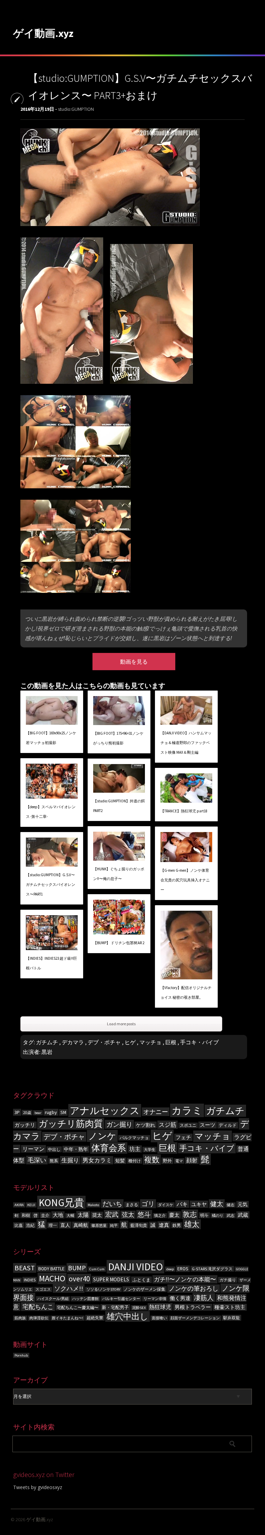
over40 (79, 1278)
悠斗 (144, 1214)
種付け (134, 1160)
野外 (167, 1161)
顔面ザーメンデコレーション (195, 1318)
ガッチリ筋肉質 (71, 1123)
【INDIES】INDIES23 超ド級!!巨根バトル (51, 963)
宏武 (111, 1214)
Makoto (93, 1205)
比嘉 (18, 1225)
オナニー (155, 1112)
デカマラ (73, 1042)
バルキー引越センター (121, 1299)
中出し (54, 1149)
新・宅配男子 (115, 1307)
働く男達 (180, 1298)
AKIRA (19, 1205)
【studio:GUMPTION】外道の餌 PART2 (119, 806)
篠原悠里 (99, 1225)
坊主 (134, 1149)
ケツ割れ (145, 1125)
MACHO (52, 1278)
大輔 (70, 1215)
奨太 (97, 1215)
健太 (216, 1204)
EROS (182, 1269)
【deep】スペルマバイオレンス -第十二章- (51, 811)
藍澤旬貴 (138, 1225)
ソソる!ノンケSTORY (103, 1289)
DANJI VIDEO (135, 1266)
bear (38, 1113)
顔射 (191, 1160)
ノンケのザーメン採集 (144, 1289)
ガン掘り (119, 1124)
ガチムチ (47, 1042)
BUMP (77, 1267)
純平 (114, 1225)
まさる (132, 1204)
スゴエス (43, 1289)
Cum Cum (97, 1269)
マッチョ (150, 1042)
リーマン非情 (155, 1299)
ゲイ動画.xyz (43, 33)
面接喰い (159, 1318)
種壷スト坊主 (229, 1307)
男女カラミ (97, 1160)
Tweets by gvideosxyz (37, 1487)
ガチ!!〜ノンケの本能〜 (185, 1279)
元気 (242, 1204)
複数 (151, 1159)
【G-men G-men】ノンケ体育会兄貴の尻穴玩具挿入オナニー (185, 880)
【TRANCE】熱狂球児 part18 (183, 811)
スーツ (207, 1125)
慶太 (174, 1215)
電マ (179, 1160)
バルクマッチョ (134, 1137)
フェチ (183, 1137)
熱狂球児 (160, 1306)
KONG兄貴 (61, 1202)
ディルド (228, 1125)
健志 (230, 1205)
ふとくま (141, 1280)
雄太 (191, 1224)
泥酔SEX (139, 1308)
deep (170, 1269)
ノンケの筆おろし (193, 1288)
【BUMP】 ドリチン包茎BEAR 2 (118, 942)
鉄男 (177, 1225)
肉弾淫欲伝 (38, 1318)
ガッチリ (24, 1125)
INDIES (30, 1279)
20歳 (27, 1112)
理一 (53, 1225)
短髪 (120, 1161)
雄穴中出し (127, 1316)
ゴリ (148, 1204)
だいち (112, 1204)
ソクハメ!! (68, 1288)
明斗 (204, 1215)
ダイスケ (165, 1205)
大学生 (149, 1149)
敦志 (190, 1214)
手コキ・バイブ (199, 1042)
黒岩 (46, 1051)
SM (63, 1112)
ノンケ (102, 1136)
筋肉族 (20, 1318)
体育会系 (108, 1148)
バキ (182, 1204)
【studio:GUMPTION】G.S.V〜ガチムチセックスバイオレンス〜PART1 (50, 884)
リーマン (33, 1148)
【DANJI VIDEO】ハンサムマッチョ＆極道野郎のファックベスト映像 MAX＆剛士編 (186, 743)
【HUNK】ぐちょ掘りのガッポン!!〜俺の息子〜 (118, 874)
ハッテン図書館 (85, 1299)
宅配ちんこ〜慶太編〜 (77, 1307)
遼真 (164, 1225)
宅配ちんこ (37, 1307)
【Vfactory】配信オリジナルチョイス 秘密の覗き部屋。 (186, 992)
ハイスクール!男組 (53, 1299)
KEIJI (31, 1205)
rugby (51, 1112)
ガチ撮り (227, 1279)
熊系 (54, 1160)
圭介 (45, 1215)
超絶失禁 (95, 1317)
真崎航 (80, 1225)
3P (17, 1112)
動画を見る (134, 661)
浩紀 (30, 1225)
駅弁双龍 (231, 1317)
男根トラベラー (193, 1307)
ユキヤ (199, 1204)
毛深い (37, 1160)
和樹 (26, 1215)
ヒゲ (130, 1042)
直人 (65, 1225)
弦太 (128, 1215)
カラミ (187, 1110)
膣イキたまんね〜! (67, 1318)
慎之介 (160, 1215)
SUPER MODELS (111, 1279)
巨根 (170, 1042)
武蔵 (243, 1215)
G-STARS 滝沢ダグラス (212, 1268)
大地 (58, 1215)
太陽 (83, 1214)
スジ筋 (167, 1124)
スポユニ (188, 1125)
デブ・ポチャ (104, 1042)
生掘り (70, 1160)
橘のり (217, 1215)
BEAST (24, 1267)
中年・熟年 (76, 1149)
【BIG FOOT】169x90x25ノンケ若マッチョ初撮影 (51, 738)
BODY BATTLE (51, 1269)
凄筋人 (204, 1297)
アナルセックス (105, 1110)
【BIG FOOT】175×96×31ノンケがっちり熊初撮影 (118, 738)
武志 (230, 1215)
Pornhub (21, 1355)
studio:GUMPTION (76, 109)
